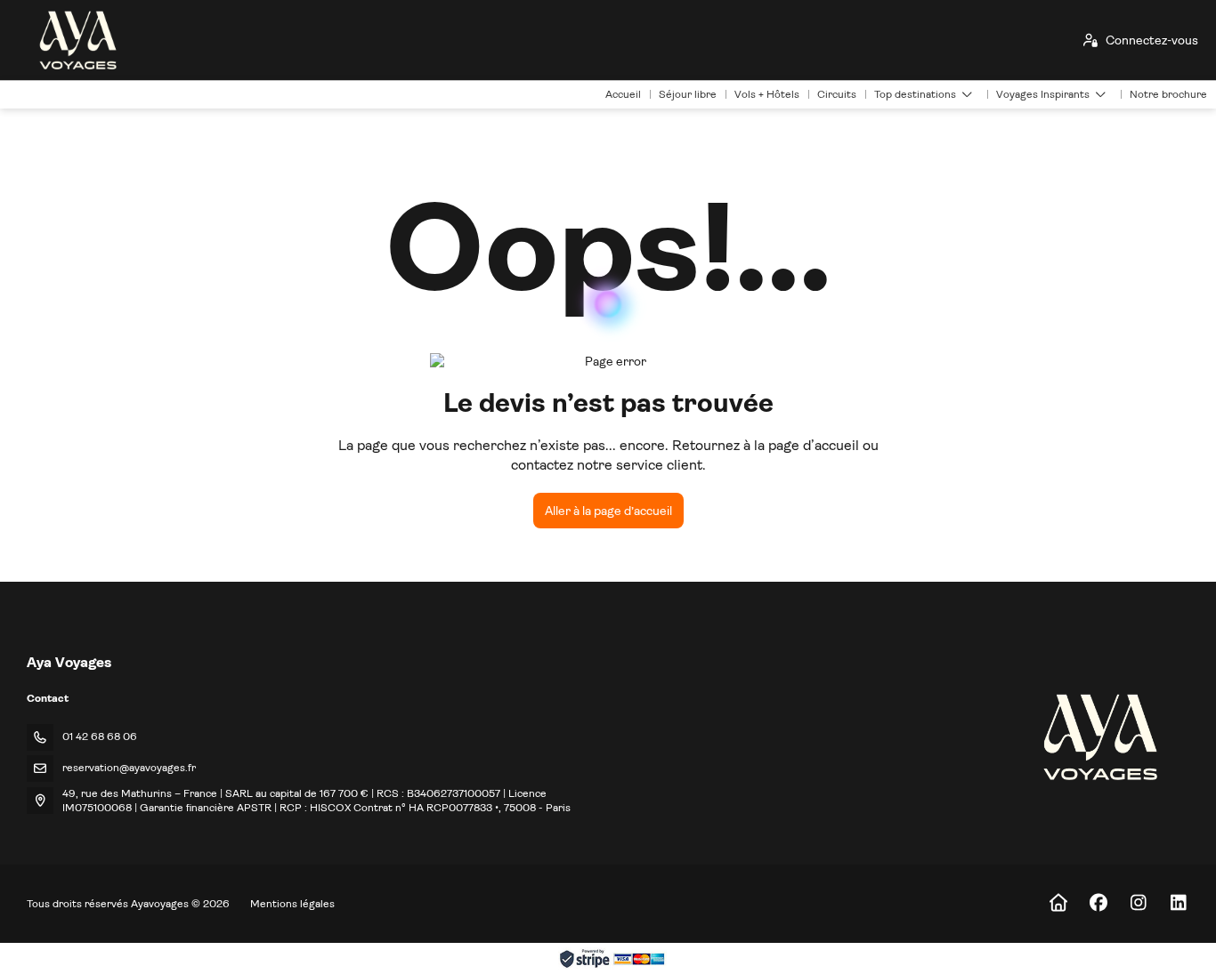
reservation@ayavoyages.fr (129, 767)
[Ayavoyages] (1099, 737)
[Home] (1058, 903)
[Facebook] (1098, 903)
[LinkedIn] (1178, 903)
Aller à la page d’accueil (608, 510)
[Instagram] (1138, 903)
